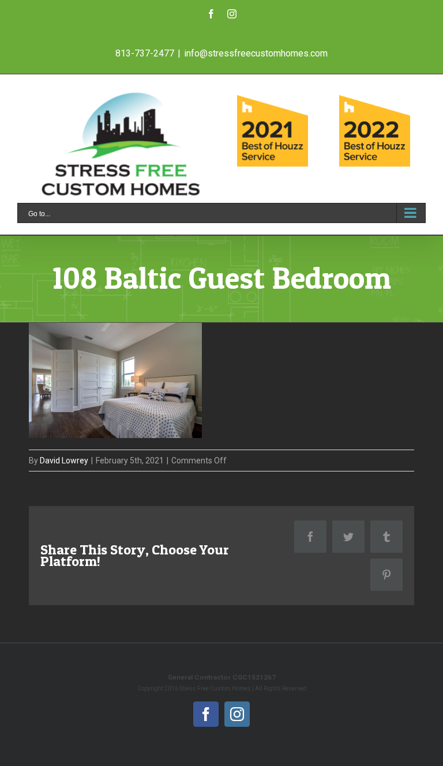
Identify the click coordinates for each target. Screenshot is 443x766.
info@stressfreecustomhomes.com (256, 53)
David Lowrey (64, 460)
